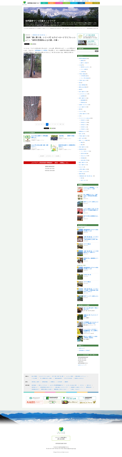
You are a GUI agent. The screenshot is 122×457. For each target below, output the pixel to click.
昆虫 (80, 82)
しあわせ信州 (61, 0)
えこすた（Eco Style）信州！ (71, 385)
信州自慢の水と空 (35, 389)
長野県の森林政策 (82, 58)
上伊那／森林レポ (82, 169)
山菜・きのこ (83, 180)
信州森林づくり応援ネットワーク (40, 21)
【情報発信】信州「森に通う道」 (39, 35)
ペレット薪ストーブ (85, 151)
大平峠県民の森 (84, 75)
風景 (80, 109)
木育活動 (82, 158)
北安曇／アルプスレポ (83, 104)
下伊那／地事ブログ (83, 135)
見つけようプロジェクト (95, 0)
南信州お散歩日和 (58, 378)
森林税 (82, 60)
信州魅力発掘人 (45, 381)
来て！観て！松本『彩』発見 (57, 376)
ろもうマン (81, 111)
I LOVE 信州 (60, 381)
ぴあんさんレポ (84, 155)
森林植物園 (83, 100)
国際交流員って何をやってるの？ (60, 389)
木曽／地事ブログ (82, 147)
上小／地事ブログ (82, 106)
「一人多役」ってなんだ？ (74, 389)
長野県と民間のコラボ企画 (46, 389)
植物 (80, 89)
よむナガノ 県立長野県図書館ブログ (56, 385)
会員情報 (82, 95)
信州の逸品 (34, 385)
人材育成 (82, 71)
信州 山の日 (82, 138)
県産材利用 (81, 149)
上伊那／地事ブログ (83, 113)
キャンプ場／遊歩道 (85, 78)
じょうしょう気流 (69, 376)
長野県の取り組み (85, 0)
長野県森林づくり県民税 (41, 50)
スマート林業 (83, 69)
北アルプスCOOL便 (68, 378)
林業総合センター (82, 131)
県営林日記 (83, 102)
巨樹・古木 (81, 133)
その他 (80, 65)
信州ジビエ (81, 348)
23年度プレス (83, 120)
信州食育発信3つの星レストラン (46, 387)
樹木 (82, 178)
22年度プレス (83, 124)
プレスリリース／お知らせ (84, 118)
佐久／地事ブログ (82, 164)
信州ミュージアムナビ (43, 385)
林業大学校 (81, 173)
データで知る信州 (69, 0)
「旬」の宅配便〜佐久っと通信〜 (45, 378)
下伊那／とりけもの (83, 171)
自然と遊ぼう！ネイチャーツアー (61, 387)
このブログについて (83, 93)
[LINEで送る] (33, 44)
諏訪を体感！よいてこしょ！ (80, 376)
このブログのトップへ (49, 156)
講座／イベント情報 (83, 140)
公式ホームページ (81, 364)
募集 (82, 142)
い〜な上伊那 (34, 378)
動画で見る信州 (77, 0)
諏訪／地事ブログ (82, 162)
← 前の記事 (41, 156)
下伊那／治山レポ (82, 80)
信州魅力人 (53, 381)
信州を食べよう (35, 387)
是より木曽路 (34, 376)
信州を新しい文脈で (35, 381)
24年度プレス (83, 122)
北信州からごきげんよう (79, 378)
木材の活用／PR (84, 160)
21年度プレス (83, 127)
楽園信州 (66, 381)
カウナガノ (82, 385)
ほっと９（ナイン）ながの (44, 376)
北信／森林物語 (82, 84)
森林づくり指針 (84, 62)
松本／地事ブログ (82, 91)
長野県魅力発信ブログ (33, 28)
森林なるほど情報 (82, 87)
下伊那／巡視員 (82, 73)
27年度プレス (83, 129)
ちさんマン (81, 167)
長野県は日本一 (89, 387)
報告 (82, 144)
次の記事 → (58, 156)
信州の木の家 (83, 153)
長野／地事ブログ (82, 98)
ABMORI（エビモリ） (85, 67)
